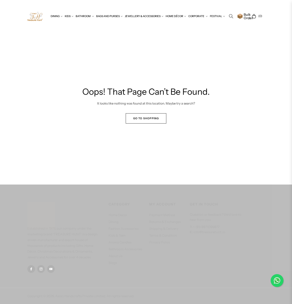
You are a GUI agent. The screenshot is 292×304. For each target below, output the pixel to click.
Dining (113, 222)
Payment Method (162, 215)
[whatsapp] (277, 280)
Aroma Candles (120, 242)
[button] (231, 16)
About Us (115, 256)
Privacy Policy (159, 242)
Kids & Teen (117, 235)
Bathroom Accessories (125, 249)
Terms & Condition (163, 235)
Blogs (113, 263)
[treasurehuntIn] (35, 16)
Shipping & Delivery (163, 229)
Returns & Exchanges (165, 222)
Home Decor (118, 215)
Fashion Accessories (124, 229)
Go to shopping (146, 118)
